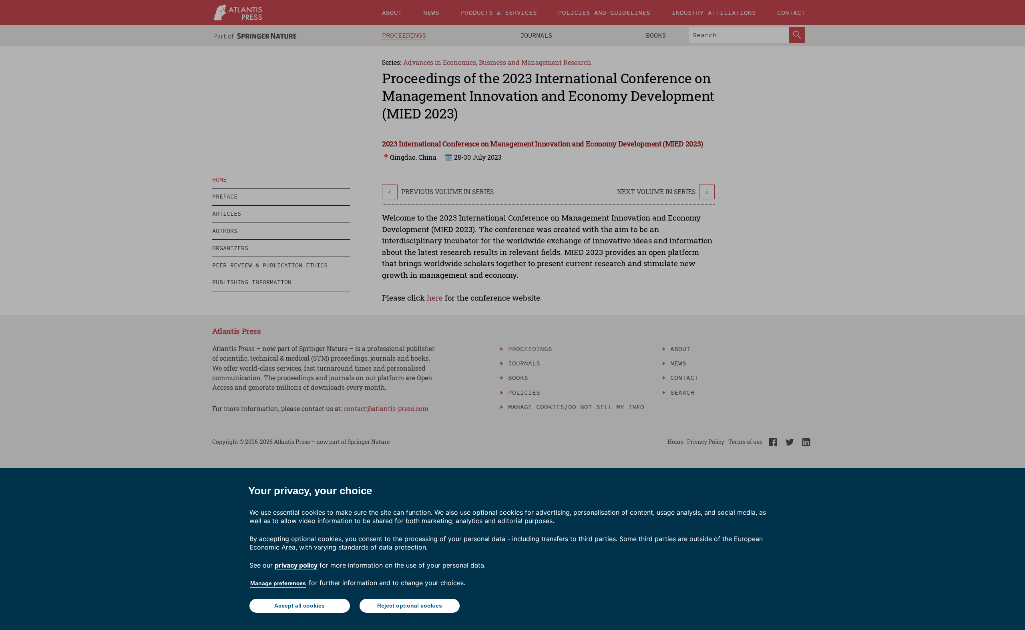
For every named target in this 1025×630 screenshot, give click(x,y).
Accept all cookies (299, 605)
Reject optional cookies (409, 605)
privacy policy (296, 565)
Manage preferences (278, 583)
